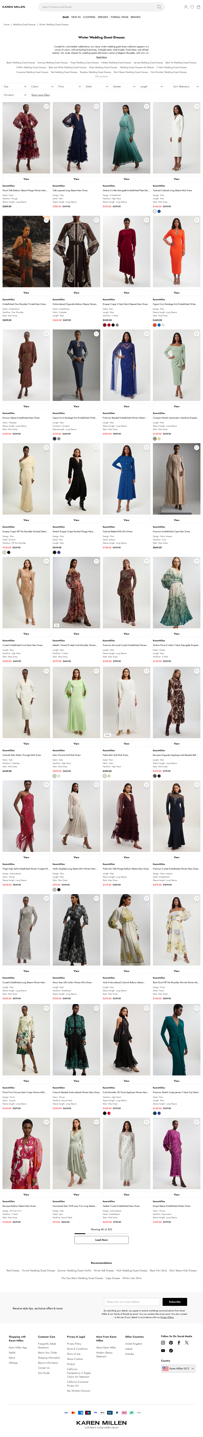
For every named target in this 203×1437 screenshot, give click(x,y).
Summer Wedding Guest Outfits (74, 1270)
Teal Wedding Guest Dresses (64, 72)
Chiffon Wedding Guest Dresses (31, 67)
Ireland (128, 1349)
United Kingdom (133, 1344)
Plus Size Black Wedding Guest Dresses (82, 1278)
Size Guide (44, 1373)
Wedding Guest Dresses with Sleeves (137, 67)
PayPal (12, 1352)
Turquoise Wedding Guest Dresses (32, 72)
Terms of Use (73, 1354)
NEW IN (76, 17)
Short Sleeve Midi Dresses (182, 1270)
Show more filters (40, 95)
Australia (129, 1354)
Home (6, 24)
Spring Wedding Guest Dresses (148, 62)
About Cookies (75, 1359)
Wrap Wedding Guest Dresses (103, 67)
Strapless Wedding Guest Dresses (95, 72)
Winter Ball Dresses (104, 1270)
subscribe (175, 1302)
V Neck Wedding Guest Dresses (172, 67)
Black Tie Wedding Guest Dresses (181, 62)
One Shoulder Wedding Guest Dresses (169, 72)
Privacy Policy (74, 1344)
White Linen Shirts (131, 1278)
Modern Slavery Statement (104, 1354)
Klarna (12, 1358)
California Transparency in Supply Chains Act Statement (79, 1373)
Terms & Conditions (77, 1349)
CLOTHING (89, 17)
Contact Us (43, 1368)
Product (71, 1364)
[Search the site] (159, 7)
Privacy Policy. (167, 1317)
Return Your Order (47, 1352)
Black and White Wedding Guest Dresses (68, 67)
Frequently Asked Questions (47, 1345)
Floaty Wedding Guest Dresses (84, 62)
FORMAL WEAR (119, 17)
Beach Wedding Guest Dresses (21, 62)
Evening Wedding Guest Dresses (53, 62)
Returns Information (48, 1363)
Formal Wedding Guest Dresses (38, 1270)
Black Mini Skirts (158, 1270)
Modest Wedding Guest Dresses (116, 62)
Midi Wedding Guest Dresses (131, 1270)
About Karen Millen (106, 1347)
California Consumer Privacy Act (77, 1383)
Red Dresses (13, 1270)
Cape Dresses (113, 1278)
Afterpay (13, 1363)
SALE (65, 17)
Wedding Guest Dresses (24, 24)
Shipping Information (49, 1358)
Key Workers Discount (78, 1391)
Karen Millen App (18, 1347)
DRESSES (103, 17)
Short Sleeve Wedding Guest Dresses (131, 72)
